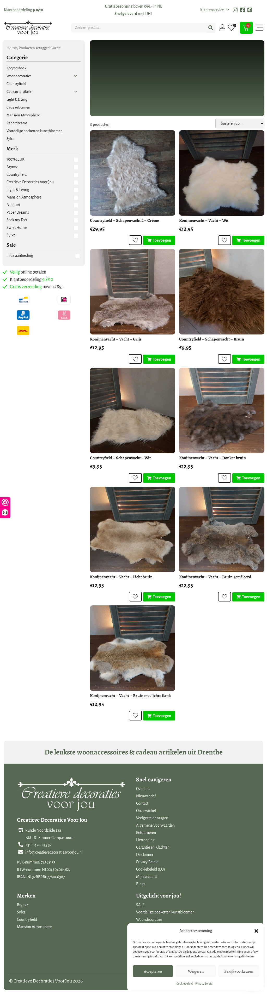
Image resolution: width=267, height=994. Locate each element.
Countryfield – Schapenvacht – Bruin (211, 339)
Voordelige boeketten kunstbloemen (165, 912)
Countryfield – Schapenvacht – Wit (120, 458)
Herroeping (145, 840)
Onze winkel (146, 811)
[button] (256, 931)
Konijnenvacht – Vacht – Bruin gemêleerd (215, 577)
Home (12, 48)
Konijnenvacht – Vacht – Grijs (116, 339)
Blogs (140, 884)
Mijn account (146, 876)
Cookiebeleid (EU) (150, 869)
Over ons (143, 789)
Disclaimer (144, 855)
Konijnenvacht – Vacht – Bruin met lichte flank (130, 695)
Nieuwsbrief (146, 796)
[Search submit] (211, 28)
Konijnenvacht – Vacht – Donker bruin (212, 458)
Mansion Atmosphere (34, 927)
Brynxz (22, 905)
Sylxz (21, 912)
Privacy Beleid (204, 983)
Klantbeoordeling (23, 10)
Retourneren (146, 833)
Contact (142, 803)
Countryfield (27, 919)
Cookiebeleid (185, 983)
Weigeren (196, 971)
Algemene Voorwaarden (155, 825)
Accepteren (153, 971)
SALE (140, 905)
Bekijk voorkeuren (238, 971)
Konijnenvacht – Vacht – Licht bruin (121, 577)
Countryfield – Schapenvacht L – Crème (124, 220)
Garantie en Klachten (152, 847)
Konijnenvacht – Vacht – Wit (203, 220)
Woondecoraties (149, 919)
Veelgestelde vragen (152, 818)
